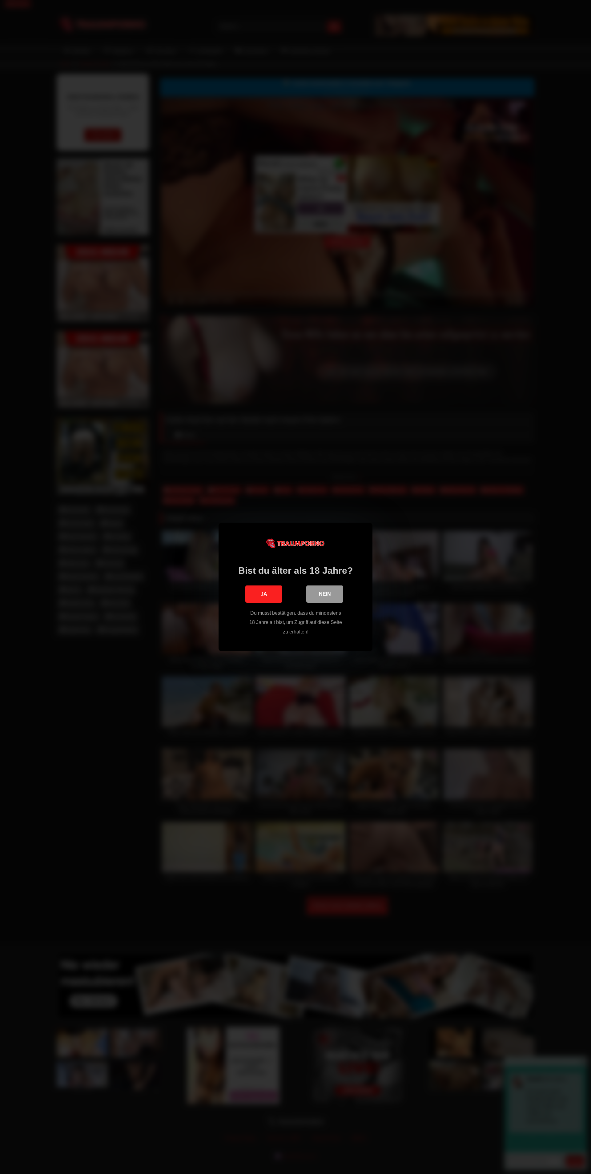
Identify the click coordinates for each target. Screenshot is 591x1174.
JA (264, 594)
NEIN (325, 594)
